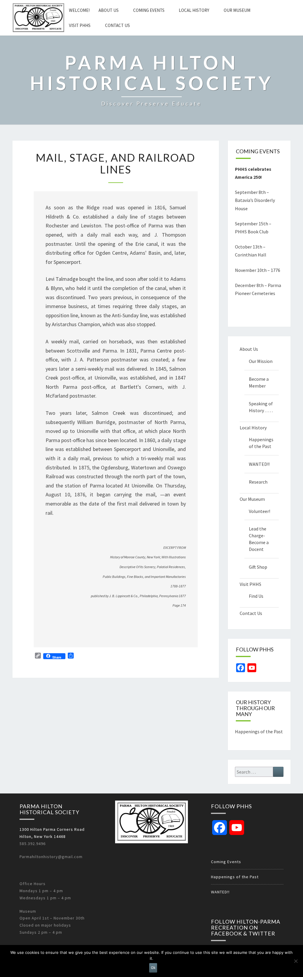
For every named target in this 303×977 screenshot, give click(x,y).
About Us (109, 10)
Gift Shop (258, 567)
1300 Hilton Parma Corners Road (52, 829)
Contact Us (117, 25)
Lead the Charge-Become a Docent (259, 539)
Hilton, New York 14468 (43, 836)
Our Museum (237, 10)
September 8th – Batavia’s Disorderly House (255, 200)
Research (258, 482)
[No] (296, 961)
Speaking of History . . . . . (261, 407)
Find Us (256, 596)
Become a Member (259, 382)
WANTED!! (259, 464)
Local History (194, 10)
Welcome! (79, 10)
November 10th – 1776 (257, 270)
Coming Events (149, 10)
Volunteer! (259, 511)
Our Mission (261, 361)
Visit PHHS (80, 25)
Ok (153, 967)
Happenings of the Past (261, 442)
